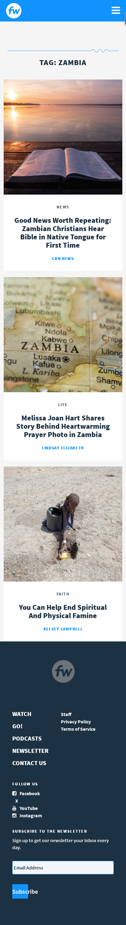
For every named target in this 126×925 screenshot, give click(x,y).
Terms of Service (78, 729)
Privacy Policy (76, 721)
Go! (17, 726)
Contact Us (29, 763)
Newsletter (30, 750)
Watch (21, 714)
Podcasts (27, 738)
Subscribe (20, 891)
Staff (66, 714)
